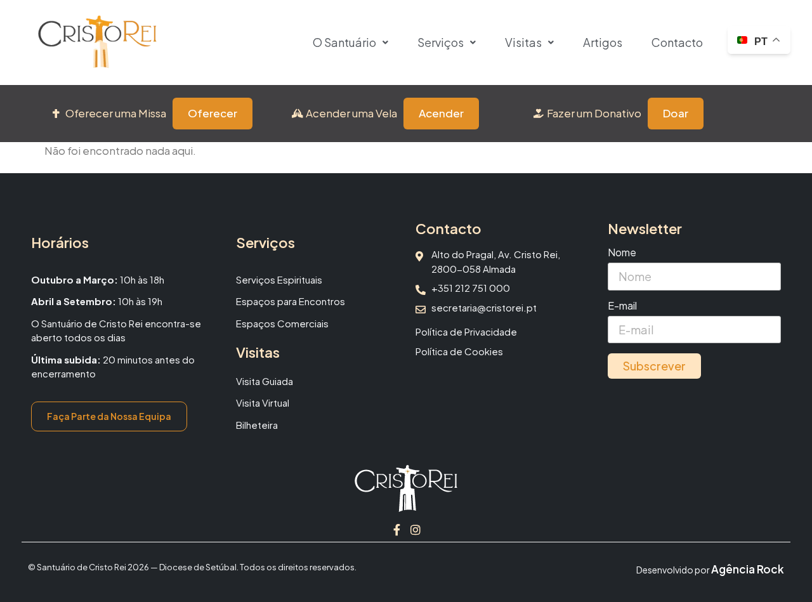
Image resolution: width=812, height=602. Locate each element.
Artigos (602, 42)
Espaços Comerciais (282, 323)
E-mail (622, 306)
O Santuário (344, 42)
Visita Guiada (264, 381)
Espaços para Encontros (290, 301)
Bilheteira (257, 425)
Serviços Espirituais (279, 279)
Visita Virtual (262, 402)
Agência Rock (747, 569)
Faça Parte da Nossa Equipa (109, 416)
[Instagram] (415, 529)
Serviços (440, 42)
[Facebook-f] (396, 529)
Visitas (523, 42)
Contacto (677, 42)
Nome (622, 253)
